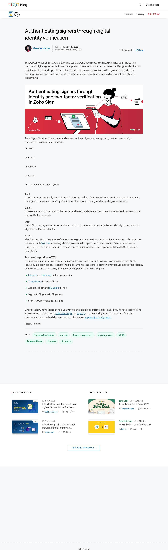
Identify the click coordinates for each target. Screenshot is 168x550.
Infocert (32, 275)
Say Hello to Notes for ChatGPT (135, 424)
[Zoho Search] (140, 5)
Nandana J (49, 432)
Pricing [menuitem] (140, 14)
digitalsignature (105, 335)
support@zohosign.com (98, 317)
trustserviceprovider (82, 335)
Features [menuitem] (129, 14)
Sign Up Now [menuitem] (154, 14)
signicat (63, 335)
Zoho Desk (123, 401)
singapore (66, 341)
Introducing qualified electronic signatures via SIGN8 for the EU (59, 406)
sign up (81, 313)
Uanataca (47, 275)
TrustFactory (35, 281)
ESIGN (121, 335)
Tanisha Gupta (127, 409)
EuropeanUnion (34, 341)
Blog (23, 5)
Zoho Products (153, 5)
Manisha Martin (41, 48)
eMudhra (54, 287)
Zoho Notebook (126, 421)
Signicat (45, 243)
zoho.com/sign (63, 313)
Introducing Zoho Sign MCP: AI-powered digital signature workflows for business (59, 426)
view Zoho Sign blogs (82, 448)
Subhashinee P (51, 412)
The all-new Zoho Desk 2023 (134, 404)
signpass (52, 341)
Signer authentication (44, 335)
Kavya (124, 429)
